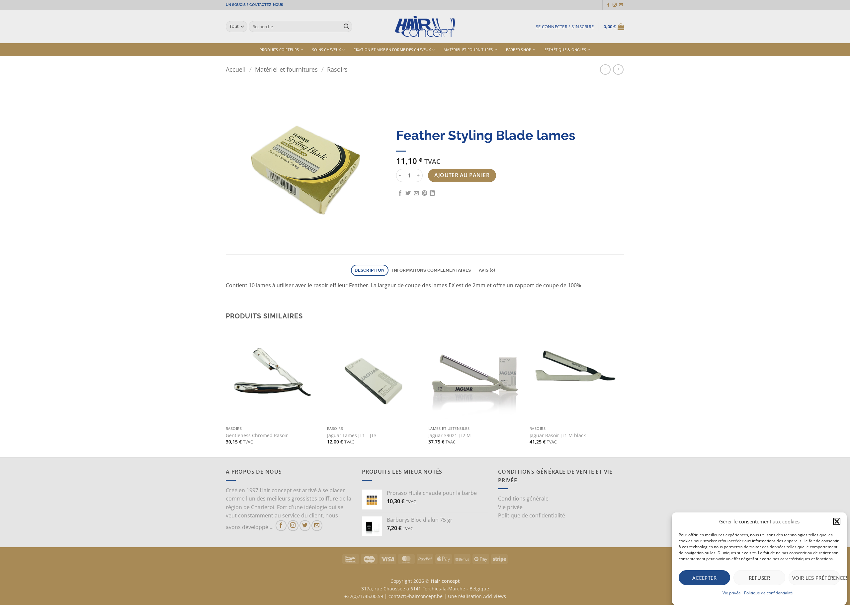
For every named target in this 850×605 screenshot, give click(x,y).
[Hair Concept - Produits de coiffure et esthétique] (425, 26)
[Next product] (605, 69)
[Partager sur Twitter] (408, 193)
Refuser (759, 577)
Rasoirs (337, 69)
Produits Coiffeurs (279, 49)
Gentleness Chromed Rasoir (257, 435)
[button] (836, 521)
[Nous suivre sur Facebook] (608, 5)
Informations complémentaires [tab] (431, 270)
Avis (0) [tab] (487, 270)
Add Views (494, 596)
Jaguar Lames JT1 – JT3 (352, 435)
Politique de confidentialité (768, 593)
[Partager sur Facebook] (400, 193)
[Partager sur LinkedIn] (432, 193)
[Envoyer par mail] (416, 193)
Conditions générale (523, 498)
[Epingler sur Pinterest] (424, 193)
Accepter (704, 577)
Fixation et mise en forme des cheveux (392, 49)
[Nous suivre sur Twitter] (304, 525)
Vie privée (731, 593)
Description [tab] (369, 270)
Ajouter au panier (461, 175)
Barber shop (518, 49)
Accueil (236, 69)
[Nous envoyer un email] (621, 5)
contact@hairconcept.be (415, 596)
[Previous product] (618, 69)
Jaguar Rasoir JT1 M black (558, 435)
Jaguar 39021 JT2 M (449, 435)
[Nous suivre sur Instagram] (615, 5)
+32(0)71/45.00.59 (363, 596)
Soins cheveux (326, 49)
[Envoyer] (346, 26)
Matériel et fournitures (468, 49)
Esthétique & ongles (565, 49)
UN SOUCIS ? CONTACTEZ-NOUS (254, 5)
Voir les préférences (816, 577)
